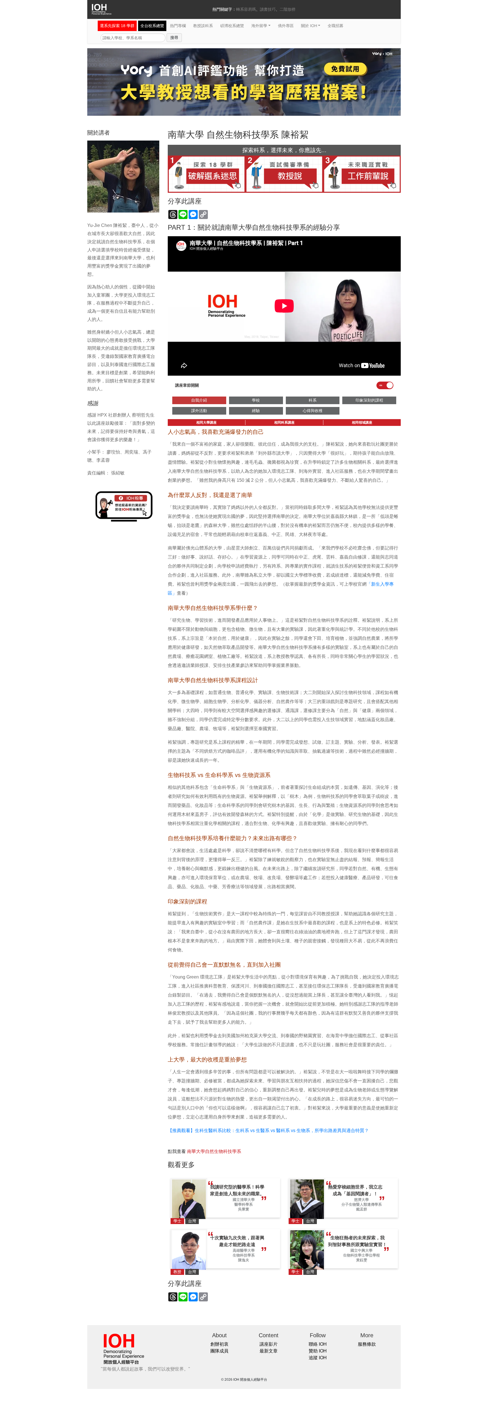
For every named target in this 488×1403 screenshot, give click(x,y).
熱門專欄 (178, 25)
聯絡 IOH (318, 1344)
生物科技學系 (244, 1255)
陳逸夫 (243, 1260)
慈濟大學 (361, 1200)
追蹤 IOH (318, 1357)
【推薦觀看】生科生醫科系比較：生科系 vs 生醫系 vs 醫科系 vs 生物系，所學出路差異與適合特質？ (268, 1130)
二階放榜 (287, 9)
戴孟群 (361, 1209)
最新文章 (269, 1351)
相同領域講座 (362, 422)
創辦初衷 (219, 1344)
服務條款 (367, 1344)
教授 (177, 1272)
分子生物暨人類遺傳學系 (361, 1204)
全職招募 (335, 25)
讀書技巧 (268, 9)
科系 (313, 400)
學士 (177, 1221)
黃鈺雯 (361, 1260)
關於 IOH (309, 25)
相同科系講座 (284, 422)
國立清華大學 (244, 1200)
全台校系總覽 (152, 25)
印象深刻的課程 (369, 400)
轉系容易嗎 (246, 9)
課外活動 (199, 410)
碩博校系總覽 (232, 25)
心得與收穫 (313, 410)
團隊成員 (219, 1351)
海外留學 (259, 25)
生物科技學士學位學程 (361, 1255)
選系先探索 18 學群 (117, 25)
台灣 (192, 1221)
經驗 (256, 410)
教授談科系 (203, 25)
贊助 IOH (318, 1351)
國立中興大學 (361, 1250)
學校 (256, 400)
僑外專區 (286, 25)
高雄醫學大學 (244, 1250)
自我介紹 (199, 400)
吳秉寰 (243, 1209)
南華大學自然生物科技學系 (214, 1151)
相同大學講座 (206, 422)
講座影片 (269, 1344)
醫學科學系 (243, 1204)
